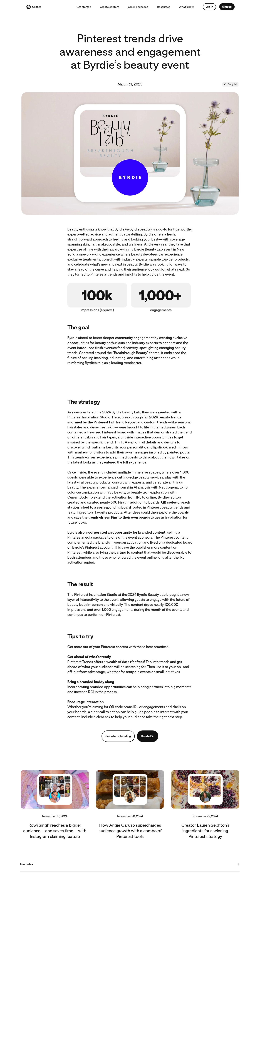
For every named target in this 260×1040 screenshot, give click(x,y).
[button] (230, 84)
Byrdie (120, 229)
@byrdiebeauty (138, 229)
